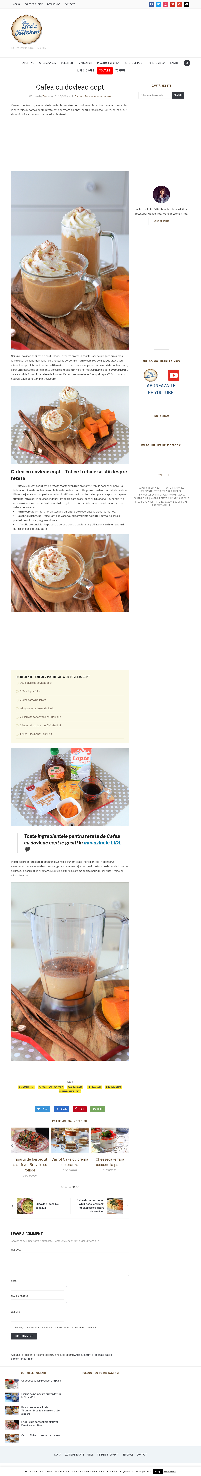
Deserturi (67, 62)
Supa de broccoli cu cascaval (47, 1205)
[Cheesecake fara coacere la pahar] (70, 1139)
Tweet (44, 1109)
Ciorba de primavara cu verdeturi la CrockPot (110, 1164)
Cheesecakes (47, 62)
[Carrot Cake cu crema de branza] (30, 1139)
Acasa (16, 4)
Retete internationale (97, 96)
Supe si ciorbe (85, 70)
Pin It (81, 1109)
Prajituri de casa (108, 62)
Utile (90, 1454)
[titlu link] (161, 381)
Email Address (19, 1296)
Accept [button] (158, 1471)
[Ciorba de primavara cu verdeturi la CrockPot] (110, 1139)
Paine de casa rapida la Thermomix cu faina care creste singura (40, 1411)
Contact (70, 4)
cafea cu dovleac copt (51, 1087)
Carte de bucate (34, 4)
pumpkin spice (113, 1087)
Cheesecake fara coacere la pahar (41, 1380)
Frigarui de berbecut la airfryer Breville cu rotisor (39, 1423)
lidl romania (94, 1087)
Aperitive (28, 62)
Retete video (157, 62)
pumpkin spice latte (70, 1091)
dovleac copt (75, 1087)
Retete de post (134, 62)
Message (16, 1249)
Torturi (120, 70)
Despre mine (53, 4)
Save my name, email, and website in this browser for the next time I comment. (56, 1327)
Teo (44, 96)
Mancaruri (85, 62)
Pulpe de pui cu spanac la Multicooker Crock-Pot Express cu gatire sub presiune (90, 1206)
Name (14, 1280)
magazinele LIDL (103, 843)
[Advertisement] (127, 32)
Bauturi (79, 96)
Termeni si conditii (108, 1454)
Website (15, 1311)
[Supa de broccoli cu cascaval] (25, 1205)
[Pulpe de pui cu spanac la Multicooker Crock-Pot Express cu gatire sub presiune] (115, 1205)
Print (100, 1109)
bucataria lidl (26, 1087)
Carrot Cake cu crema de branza (40, 1435)
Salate (174, 62)
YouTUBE (104, 70)
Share (64, 1109)
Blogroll (128, 1454)
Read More (170, 1471)
